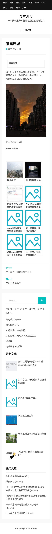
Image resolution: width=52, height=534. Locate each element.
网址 (18, 8)
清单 (24, 2)
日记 (30, 2)
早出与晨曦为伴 (13, 476)
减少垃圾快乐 (12, 325)
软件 (11, 8)
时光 (11, 2)
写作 (37, 2)
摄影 (16, 148)
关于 (24, 8)
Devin (26, 17)
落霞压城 (10, 481)
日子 (5, 2)
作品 (5, 8)
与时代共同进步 (13, 319)
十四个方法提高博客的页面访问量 (22, 504)
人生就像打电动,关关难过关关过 (21, 336)
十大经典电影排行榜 (15, 513)
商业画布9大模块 (14, 346)
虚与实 (9, 341)
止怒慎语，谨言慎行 (15, 330)
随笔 (18, 2)
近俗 (43, 2)
